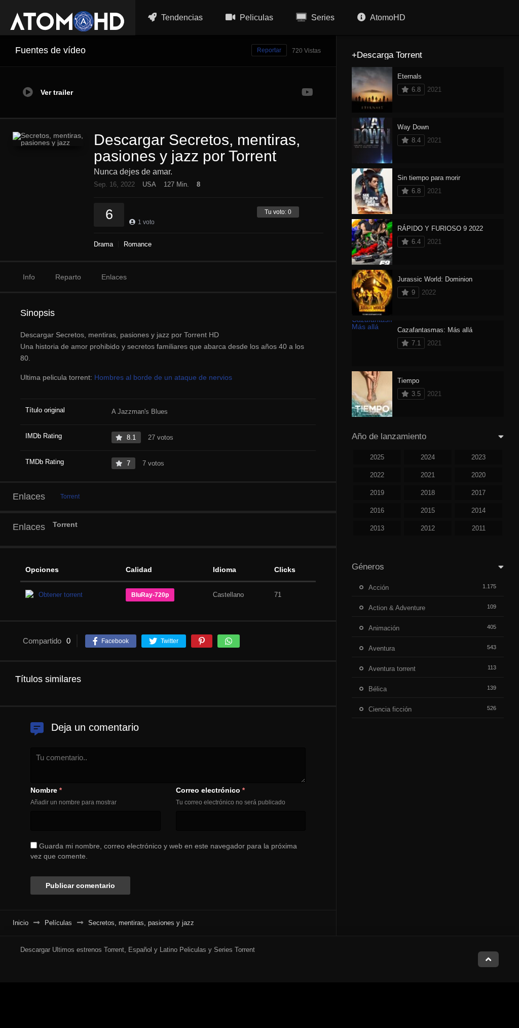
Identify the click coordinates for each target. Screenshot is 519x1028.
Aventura (381, 648)
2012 (428, 528)
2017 (478, 493)
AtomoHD (386, 17)
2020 (478, 475)
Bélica (377, 689)
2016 (377, 510)
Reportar (269, 50)
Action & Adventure (396, 608)
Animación (383, 628)
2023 (478, 457)
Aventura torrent (392, 668)
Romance (138, 244)
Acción (378, 587)
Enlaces (114, 277)
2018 (428, 493)
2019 (377, 493)
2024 (428, 457)
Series (322, 17)
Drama (103, 244)
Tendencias (181, 17)
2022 (377, 475)
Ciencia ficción (390, 709)
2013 (377, 528)
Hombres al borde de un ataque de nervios (163, 377)
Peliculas (255, 17)
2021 (428, 475)
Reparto (68, 277)
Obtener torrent (61, 594)
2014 (478, 510)
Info (29, 277)
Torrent (70, 496)
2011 (479, 528)
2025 (377, 457)
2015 (428, 510)
